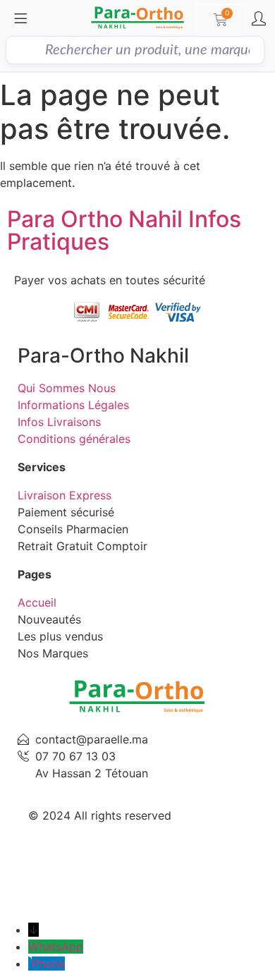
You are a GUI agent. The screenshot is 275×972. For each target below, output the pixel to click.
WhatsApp (55, 947)
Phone (48, 963)
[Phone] (30, 963)
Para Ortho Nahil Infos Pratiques (124, 230)
